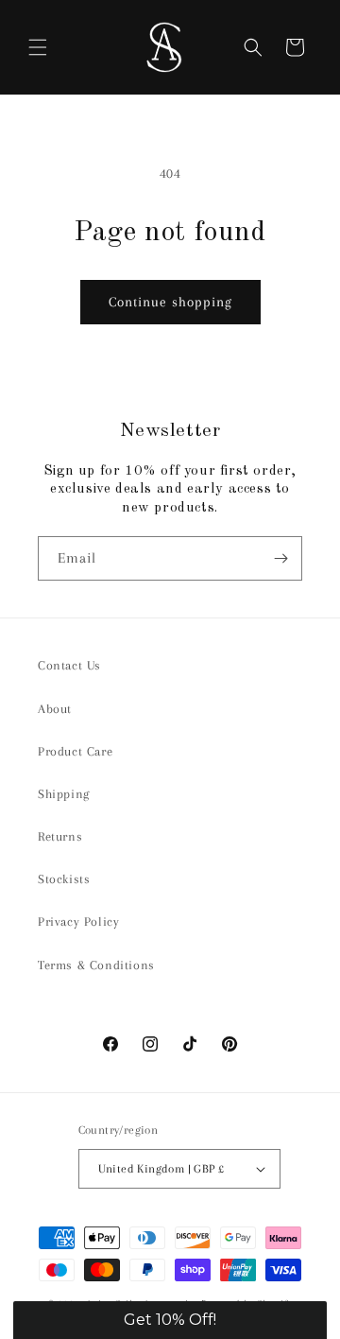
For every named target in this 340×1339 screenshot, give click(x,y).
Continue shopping (170, 301)
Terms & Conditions (96, 965)
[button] (38, 47)
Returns (60, 836)
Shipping (64, 794)
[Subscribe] (280, 558)
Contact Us (69, 665)
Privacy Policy (78, 921)
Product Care (75, 751)
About (55, 709)
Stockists (64, 879)
